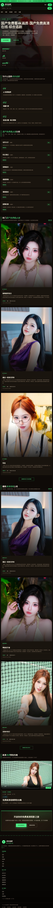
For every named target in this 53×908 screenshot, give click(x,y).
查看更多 (4, 147)
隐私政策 (14, 907)
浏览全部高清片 (21, 825)
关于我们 (4, 907)
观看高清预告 (16, 40)
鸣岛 (4, 463)
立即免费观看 (6, 40)
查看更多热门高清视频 (26, 479)
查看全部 (50, 220)
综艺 (16, 12)
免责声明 (25, 907)
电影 (6, 12)
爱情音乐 (4, 877)
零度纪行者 (6, 647)
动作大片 (4, 873)
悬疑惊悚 (4, 880)
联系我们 (9, 907)
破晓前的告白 (7, 293)
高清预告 (4, 896)
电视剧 (10, 12)
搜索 (50, 8)
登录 (46, 4)
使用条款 (19, 907)
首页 (2, 12)
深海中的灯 (6, 732)
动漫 (20, 12)
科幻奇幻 (4, 875)
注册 (50, 4)
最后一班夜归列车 (9, 377)
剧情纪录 (4, 884)
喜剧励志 (4, 882)
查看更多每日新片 (26, 747)
